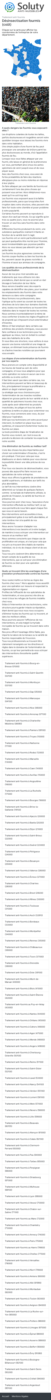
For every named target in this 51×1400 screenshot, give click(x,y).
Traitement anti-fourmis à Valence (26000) (25, 870)
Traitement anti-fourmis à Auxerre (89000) (25, 1340)
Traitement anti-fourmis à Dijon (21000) (24, 829)
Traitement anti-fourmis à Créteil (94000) (25, 1378)
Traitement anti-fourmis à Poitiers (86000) (25, 1321)
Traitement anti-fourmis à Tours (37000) (24, 956)
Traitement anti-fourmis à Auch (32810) (24, 915)
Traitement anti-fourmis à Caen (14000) (24, 768)
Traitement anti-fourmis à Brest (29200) (24, 893)
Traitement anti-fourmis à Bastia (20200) (24, 822)
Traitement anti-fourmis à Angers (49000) (25, 1046)
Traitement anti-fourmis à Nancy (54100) (24, 1084)
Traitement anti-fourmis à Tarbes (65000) (25, 1161)
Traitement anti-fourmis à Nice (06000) (23, 708)
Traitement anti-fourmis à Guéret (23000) (25, 845)
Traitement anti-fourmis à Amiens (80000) (25, 1276)
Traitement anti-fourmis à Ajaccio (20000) (25, 816)
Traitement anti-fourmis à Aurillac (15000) (25, 775)
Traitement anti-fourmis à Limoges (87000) (25, 1327)
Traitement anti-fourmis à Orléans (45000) (25, 1020)
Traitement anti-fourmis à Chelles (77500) (25, 1254)
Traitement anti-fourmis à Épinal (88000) (24, 1334)
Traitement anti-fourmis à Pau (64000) (23, 1155)
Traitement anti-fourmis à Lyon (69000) (23, 1196)
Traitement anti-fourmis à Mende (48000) (25, 1039)
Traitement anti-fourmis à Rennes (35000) (25, 940)
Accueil (5, 1396)
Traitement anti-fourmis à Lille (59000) (23, 1116)
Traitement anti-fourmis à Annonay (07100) (25, 714)
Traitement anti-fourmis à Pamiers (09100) (25, 730)
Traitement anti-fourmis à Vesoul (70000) (24, 1202)
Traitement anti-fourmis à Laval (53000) (24, 1078)
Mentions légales (20, 1396)
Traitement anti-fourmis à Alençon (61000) (25, 1132)
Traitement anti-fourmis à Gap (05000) (23, 692)
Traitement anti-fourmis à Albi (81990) (23, 1282)
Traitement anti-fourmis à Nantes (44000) (25, 1014)
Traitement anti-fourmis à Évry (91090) (23, 1353)
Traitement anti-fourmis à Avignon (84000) (25, 1305)
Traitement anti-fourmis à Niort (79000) (24, 1270)
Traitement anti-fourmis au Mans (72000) (24, 1218)
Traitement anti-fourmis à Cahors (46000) (25, 1026)
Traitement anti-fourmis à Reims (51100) (24, 1062)
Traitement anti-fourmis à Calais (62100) (24, 1139)
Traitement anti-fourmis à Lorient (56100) (24, 1097)
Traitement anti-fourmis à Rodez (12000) (24, 752)
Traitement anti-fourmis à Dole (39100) (23, 972)
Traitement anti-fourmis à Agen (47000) (24, 1033)
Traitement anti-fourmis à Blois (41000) (24, 988)
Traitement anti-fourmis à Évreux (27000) (25, 877)
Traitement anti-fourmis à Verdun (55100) (25, 1091)
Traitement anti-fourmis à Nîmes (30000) (24, 899)
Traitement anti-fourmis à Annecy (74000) (25, 1234)
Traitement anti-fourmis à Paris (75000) (24, 1241)
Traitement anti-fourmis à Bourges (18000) (25, 800)
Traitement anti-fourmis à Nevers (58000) (25, 1110)
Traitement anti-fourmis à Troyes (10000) (24, 736)
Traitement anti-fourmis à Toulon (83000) (25, 1298)
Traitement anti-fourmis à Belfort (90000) (25, 1346)
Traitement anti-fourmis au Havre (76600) (25, 1247)
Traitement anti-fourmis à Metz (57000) (24, 1103)
